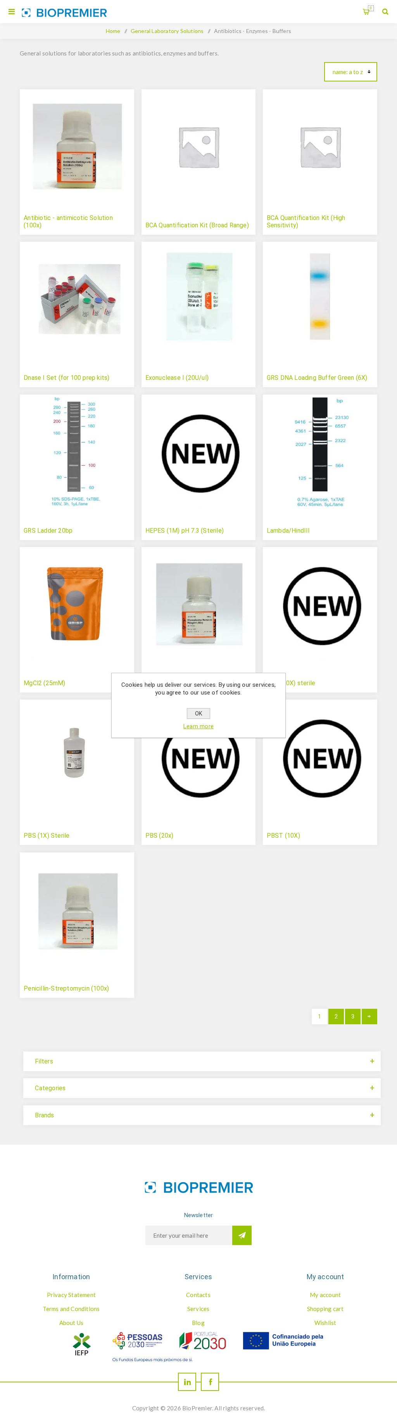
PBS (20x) (159, 835)
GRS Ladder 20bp (48, 530)
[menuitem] (71, 1295)
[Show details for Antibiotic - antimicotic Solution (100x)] (77, 146)
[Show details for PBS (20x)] (199, 757)
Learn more (198, 726)
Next (369, 1016)
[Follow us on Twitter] (187, 1382)
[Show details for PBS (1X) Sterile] (77, 757)
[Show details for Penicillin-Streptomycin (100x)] (77, 909)
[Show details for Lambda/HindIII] (320, 452)
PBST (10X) (283, 835)
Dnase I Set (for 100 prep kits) (66, 377)
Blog (198, 1322)
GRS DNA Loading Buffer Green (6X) (317, 377)
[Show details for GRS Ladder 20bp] (77, 452)
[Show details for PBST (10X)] (320, 757)
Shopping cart (371, 8)
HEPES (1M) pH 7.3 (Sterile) (184, 530)
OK (198, 713)
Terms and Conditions (71, 1308)
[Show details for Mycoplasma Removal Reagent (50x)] (199, 604)
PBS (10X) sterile (291, 683)
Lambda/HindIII (288, 530)
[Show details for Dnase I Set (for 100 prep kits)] (77, 299)
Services (198, 1308)
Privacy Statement (71, 1294)
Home (113, 31)
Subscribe (242, 1235)
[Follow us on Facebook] (210, 1382)
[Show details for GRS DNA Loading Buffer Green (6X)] (320, 299)
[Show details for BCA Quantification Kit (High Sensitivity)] (320, 146)
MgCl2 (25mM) (44, 683)
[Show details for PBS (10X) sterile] (320, 604)
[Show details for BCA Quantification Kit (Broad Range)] (199, 146)
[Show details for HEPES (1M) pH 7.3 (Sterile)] (199, 452)
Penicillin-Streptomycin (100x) (66, 988)
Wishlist (325, 1322)
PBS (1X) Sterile (46, 835)
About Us (71, 1322)
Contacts (198, 1294)
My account (325, 1294)
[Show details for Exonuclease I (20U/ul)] (199, 299)
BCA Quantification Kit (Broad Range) (197, 225)
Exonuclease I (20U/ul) (177, 377)
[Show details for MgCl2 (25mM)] (77, 604)
